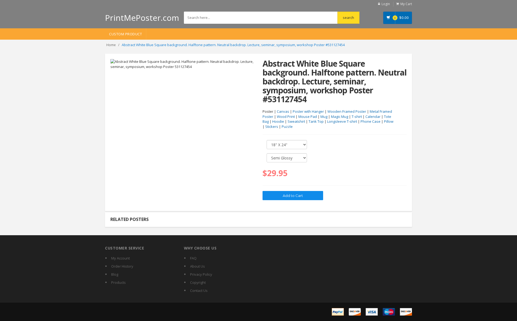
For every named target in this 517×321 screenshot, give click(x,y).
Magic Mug (339, 116)
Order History (122, 266)
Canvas (283, 111)
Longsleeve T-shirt (342, 121)
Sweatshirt (296, 121)
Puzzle (287, 126)
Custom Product (125, 34)
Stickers (271, 126)
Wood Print (286, 116)
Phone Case (370, 121)
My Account (120, 258)
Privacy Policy (201, 274)
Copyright (198, 282)
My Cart (406, 4)
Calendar (372, 116)
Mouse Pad (307, 116)
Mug (323, 116)
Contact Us (199, 290)
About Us (197, 266)
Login (386, 4)
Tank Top (316, 121)
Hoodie (278, 121)
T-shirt (357, 116)
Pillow (388, 121)
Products (118, 282)
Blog (114, 274)
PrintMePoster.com (142, 17)
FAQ (193, 258)
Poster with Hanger (308, 111)
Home (111, 45)
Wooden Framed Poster (346, 111)
